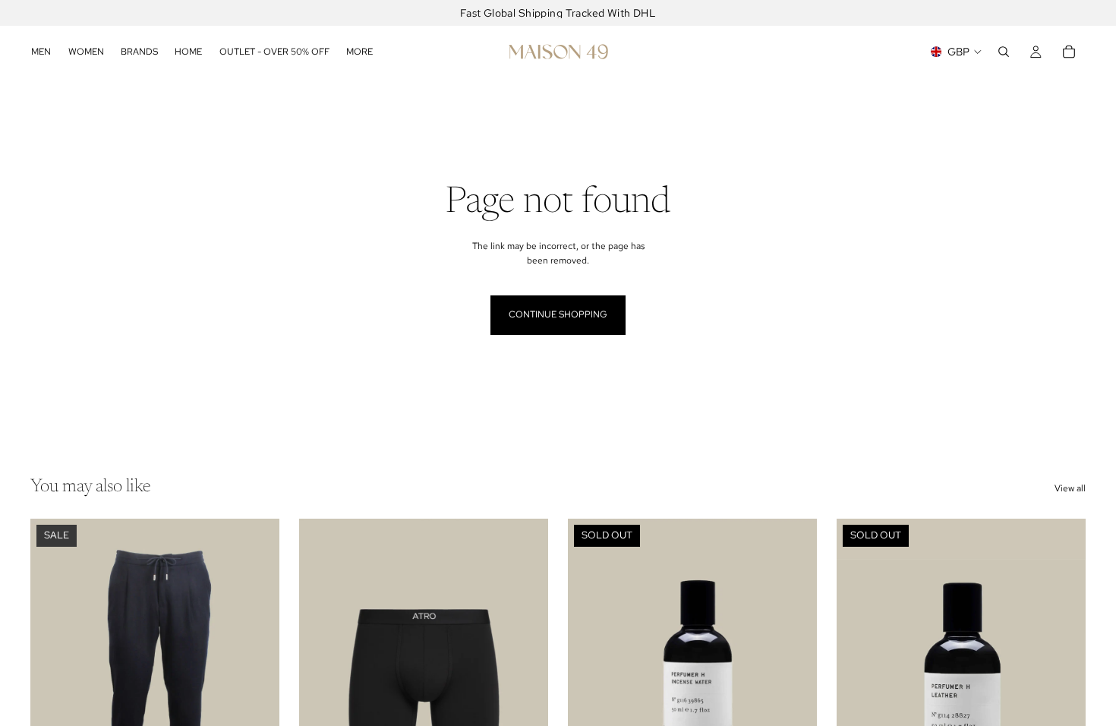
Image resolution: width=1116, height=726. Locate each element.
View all (1070, 488)
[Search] (1003, 51)
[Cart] (1069, 51)
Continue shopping (558, 314)
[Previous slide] (53, 674)
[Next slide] (256, 674)
